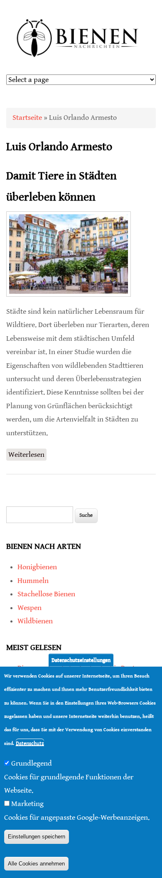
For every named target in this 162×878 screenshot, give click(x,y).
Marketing (27, 803)
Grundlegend (31, 763)
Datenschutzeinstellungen (81, 660)
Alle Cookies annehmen (36, 864)
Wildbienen (35, 621)
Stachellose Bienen (46, 594)
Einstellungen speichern (36, 836)
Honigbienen (37, 567)
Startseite (27, 117)
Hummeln (33, 580)
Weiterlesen (27, 455)
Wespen (29, 607)
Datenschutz (30, 743)
